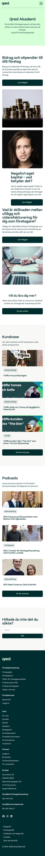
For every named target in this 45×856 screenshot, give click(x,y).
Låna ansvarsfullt (10, 841)
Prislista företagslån (10, 686)
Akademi (6, 726)
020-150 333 (7, 799)
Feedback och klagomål (13, 834)
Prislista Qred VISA (10, 683)
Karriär (5, 723)
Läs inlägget (23, 82)
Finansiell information (11, 737)
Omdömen (6, 744)
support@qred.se (9, 789)
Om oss (5, 716)
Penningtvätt (8, 830)
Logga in (5, 703)
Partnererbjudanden (10, 761)
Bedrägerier (7, 730)
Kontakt (5, 719)
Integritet (7, 827)
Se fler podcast (22, 594)
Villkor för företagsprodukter (14, 679)
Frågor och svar (8, 690)
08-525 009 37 (8, 809)
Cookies (6, 837)
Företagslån (7, 672)
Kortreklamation (9, 733)
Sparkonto (6, 700)
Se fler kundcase (22, 452)
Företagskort (7, 676)
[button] (41, 3)
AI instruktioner (8, 740)
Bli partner (6, 757)
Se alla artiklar (22, 311)
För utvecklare (8, 764)
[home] (5, 3)
